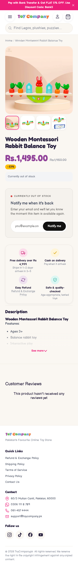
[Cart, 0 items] (68, 17)
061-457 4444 (20, 510)
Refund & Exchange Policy (23, 293)
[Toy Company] (33, 17)
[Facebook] (30, 534)
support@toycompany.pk (26, 516)
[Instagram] (9, 534)
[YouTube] (40, 534)
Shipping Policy (14, 464)
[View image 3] (43, 123)
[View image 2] (28, 123)
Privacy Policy (13, 476)
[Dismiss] (73, 5)
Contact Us (12, 482)
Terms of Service (16, 470)
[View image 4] (59, 123)
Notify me (54, 226)
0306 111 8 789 (20, 504)
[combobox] (42, 28)
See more (37, 350)
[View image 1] (12, 123)
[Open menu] (10, 17)
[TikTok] (20, 534)
